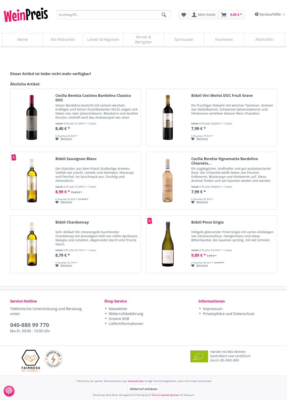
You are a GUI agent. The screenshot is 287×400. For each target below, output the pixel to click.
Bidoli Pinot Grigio (207, 222)
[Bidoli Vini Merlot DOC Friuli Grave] (168, 117)
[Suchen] (163, 15)
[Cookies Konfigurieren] (9, 391)
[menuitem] (184, 14)
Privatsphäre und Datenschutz (228, 313)
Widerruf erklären (143, 389)
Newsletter (117, 308)
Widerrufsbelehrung (125, 313)
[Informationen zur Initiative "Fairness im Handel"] (30, 361)
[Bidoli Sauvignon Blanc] (32, 181)
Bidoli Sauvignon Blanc (76, 159)
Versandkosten (136, 381)
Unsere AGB (118, 318)
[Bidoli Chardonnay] (32, 244)
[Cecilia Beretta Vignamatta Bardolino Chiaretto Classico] (168, 181)
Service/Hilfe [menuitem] (270, 14)
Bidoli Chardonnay (72, 222)
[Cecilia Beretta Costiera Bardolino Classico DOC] (32, 117)
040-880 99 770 (29, 324)
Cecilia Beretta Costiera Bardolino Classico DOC (93, 97)
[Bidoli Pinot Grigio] (168, 244)
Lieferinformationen (125, 323)
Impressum (212, 308)
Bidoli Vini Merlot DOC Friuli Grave (222, 95)
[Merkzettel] (184, 14)
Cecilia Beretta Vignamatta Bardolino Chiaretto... (224, 161)
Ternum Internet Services (165, 394)
